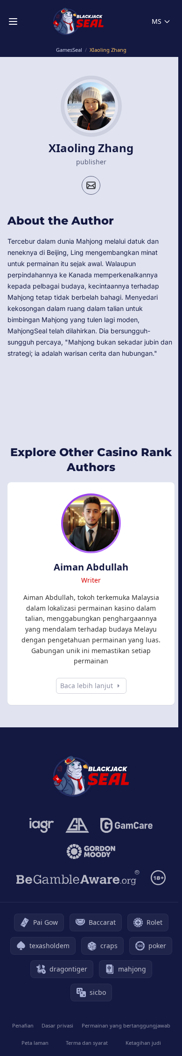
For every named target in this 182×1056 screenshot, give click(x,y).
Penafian (23, 1025)
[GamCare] (126, 825)
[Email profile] (91, 185)
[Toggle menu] (13, 21)
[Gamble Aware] (78, 877)
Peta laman (35, 1042)
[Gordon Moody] (91, 851)
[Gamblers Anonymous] (77, 825)
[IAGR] (41, 825)
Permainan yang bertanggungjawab (126, 1025)
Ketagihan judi (143, 1042)
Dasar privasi (57, 1025)
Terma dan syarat (87, 1042)
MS (156, 21)
